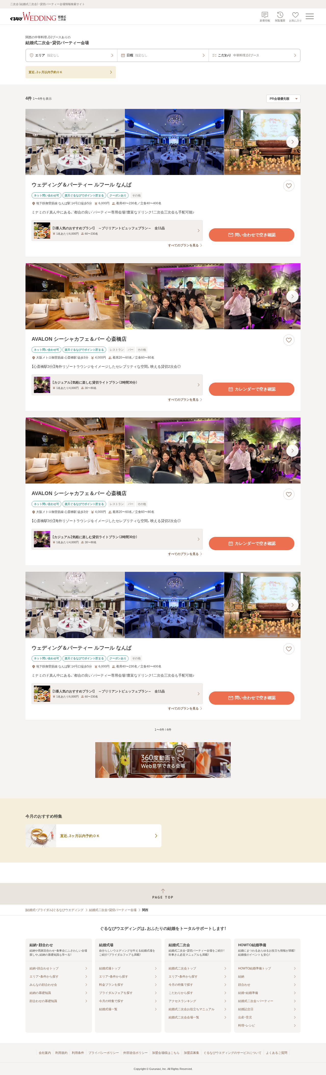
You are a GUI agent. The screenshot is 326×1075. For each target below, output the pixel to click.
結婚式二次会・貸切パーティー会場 (113, 910)
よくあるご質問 (276, 1053)
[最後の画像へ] (292, 142)
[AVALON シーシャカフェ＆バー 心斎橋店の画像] (163, 296)
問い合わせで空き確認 (255, 235)
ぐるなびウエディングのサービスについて (232, 1053)
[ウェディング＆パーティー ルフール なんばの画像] (163, 142)
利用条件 (78, 1053)
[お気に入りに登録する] (288, 185)
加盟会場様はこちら (166, 1053)
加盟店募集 (191, 1053)
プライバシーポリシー (103, 1053)
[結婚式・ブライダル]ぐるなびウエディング (54, 910)
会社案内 (45, 1053)
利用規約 (61, 1053)
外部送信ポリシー (135, 1053)
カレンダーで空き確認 (255, 389)
